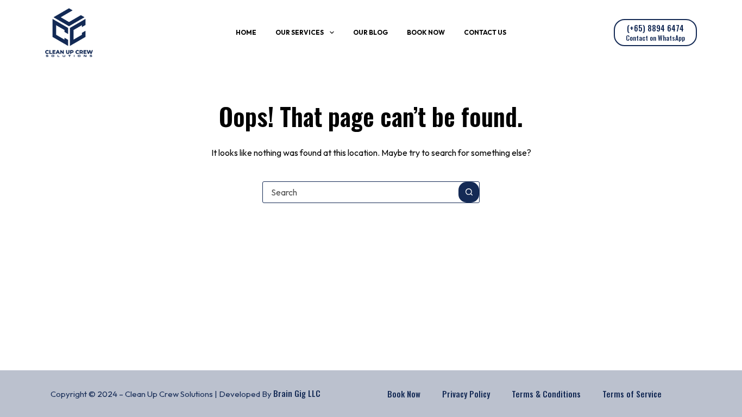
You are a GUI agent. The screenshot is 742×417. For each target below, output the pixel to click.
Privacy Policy (466, 394)
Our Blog (370, 32)
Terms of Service (632, 394)
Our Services (299, 32)
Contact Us (485, 32)
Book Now (426, 32)
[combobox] (360, 192)
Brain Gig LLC (296, 393)
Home (246, 32)
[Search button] (468, 192)
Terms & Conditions (546, 394)
